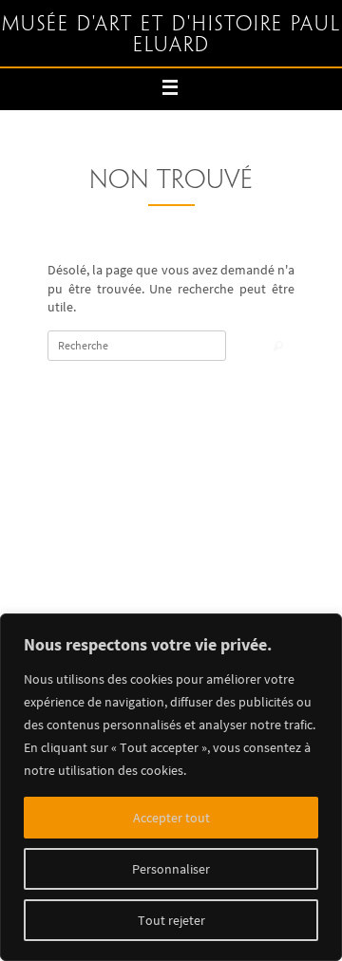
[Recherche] (277, 347)
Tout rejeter (171, 920)
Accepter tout (171, 817)
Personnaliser (171, 868)
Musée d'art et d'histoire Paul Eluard (171, 35)
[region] (171, 787)
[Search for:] (137, 345)
